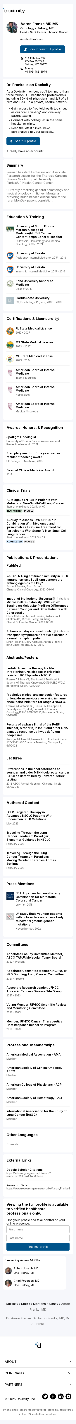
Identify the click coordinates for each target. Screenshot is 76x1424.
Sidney (42, 28)
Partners (13, 1385)
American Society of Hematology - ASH (34, 1098)
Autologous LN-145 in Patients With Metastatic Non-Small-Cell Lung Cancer (35, 501)
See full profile (25, 142)
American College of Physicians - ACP (34, 1084)
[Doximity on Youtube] (68, 1397)
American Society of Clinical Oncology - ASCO (35, 1069)
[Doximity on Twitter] (45, 1397)
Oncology (27, 28)
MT (51, 28)
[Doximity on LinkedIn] (61, 1397)
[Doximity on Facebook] (53, 1397)
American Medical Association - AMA (33, 1054)
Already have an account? (25, 151)
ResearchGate (16, 1185)
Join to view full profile (45, 49)
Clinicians (14, 1373)
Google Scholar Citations (24, 1170)
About (11, 1362)
